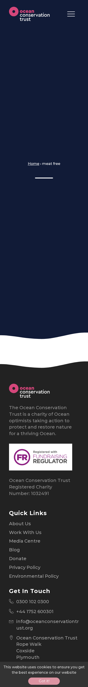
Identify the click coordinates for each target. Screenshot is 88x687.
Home (33, 164)
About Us (20, 523)
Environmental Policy (34, 576)
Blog (14, 549)
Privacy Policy (24, 567)
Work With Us (25, 532)
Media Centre (24, 541)
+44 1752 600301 (34, 611)
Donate (17, 558)
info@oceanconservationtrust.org (47, 625)
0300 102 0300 (32, 601)
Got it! (44, 681)
